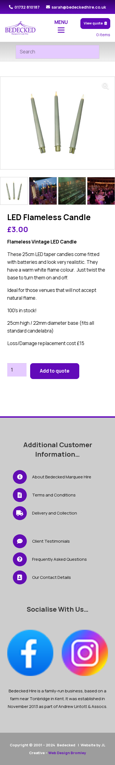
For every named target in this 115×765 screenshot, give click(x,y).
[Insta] (85, 653)
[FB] (30, 653)
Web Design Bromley (67, 752)
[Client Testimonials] (22, 541)
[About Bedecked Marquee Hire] (22, 477)
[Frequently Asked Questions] (22, 559)
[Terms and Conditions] (22, 495)
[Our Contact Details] (22, 577)
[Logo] (20, 28)
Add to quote (55, 371)
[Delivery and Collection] (22, 513)
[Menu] (61, 30)
